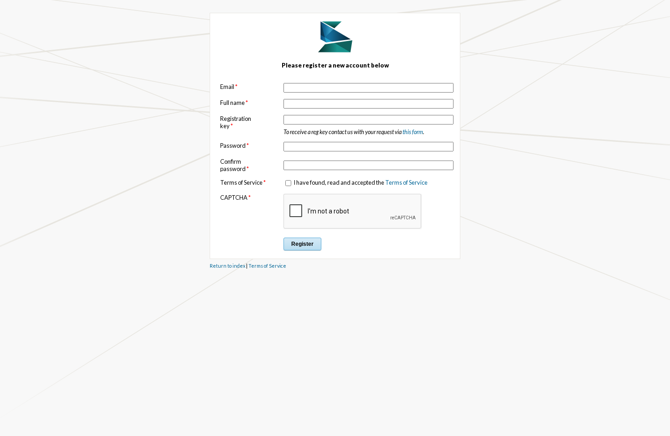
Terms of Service (406, 182)
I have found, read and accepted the (360, 182)
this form (412, 131)
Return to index (227, 266)
